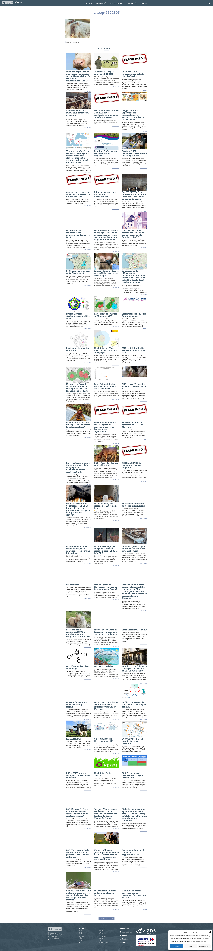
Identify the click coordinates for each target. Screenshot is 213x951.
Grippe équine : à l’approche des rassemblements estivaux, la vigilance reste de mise (133, 115)
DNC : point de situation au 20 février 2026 (78, 272)
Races (80, 930)
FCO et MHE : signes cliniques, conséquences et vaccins (78, 775)
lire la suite (87, 91)
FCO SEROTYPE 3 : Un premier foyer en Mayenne (133, 741)
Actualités (132, 3)
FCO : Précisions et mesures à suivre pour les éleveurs (133, 775)
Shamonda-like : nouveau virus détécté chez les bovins (133, 74)
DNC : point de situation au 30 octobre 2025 (105, 314)
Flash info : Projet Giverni (102, 774)
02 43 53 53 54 (54, 939)
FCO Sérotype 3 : (78, 812)
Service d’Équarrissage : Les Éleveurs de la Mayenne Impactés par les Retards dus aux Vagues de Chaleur (106, 814)
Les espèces (87, 3)
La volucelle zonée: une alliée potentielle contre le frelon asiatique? (78, 424)
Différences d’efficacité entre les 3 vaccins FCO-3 (134, 386)
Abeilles (102, 937)
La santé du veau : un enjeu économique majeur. (76, 704)
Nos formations (117, 3)
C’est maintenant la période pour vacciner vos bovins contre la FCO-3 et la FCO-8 (133, 233)
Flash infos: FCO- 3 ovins (134, 629)
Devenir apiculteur (104, 942)
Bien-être (81, 934)
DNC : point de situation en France (78, 349)
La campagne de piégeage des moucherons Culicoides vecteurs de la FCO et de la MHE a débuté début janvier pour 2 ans (133, 277)
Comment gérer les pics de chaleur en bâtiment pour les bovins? (133, 548)
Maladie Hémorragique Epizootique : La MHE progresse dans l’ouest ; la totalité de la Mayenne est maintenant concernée (134, 815)
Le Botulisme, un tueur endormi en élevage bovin (105, 893)
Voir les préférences (204, 946)
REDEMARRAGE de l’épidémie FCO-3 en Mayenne (132, 465)
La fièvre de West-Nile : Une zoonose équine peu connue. (134, 704)
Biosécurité (101, 3)
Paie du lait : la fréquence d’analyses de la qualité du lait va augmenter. (134, 668)
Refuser (190, 946)
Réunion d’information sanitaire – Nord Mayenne (105, 153)
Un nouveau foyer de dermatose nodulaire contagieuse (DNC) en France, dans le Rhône (77, 387)
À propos (123, 935)
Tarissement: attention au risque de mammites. (133, 504)
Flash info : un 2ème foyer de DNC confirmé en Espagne (105, 350)
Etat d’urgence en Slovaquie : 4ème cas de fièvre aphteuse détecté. (105, 587)
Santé (80, 932)
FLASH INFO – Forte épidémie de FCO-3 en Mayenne (132, 424)
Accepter (176, 946)
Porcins (102, 928)
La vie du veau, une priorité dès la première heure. (105, 505)
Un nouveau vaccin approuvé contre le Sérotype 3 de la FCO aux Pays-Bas (134, 894)
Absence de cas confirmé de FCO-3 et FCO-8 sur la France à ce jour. (78, 194)
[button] (210, 932)
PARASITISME (73, 738)
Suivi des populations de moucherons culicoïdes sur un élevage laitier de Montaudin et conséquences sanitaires (78, 76)
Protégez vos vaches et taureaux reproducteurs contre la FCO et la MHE (106, 632)
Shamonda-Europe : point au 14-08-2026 (103, 72)
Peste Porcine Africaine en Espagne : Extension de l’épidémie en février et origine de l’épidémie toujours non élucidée (106, 235)
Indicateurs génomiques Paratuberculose (134, 314)
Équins (81, 937)
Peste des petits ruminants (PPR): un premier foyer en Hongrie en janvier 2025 (78, 633)
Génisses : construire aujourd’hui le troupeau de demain (77, 112)
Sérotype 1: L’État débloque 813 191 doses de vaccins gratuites (134, 153)
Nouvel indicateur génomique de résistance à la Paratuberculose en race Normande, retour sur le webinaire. (106, 855)
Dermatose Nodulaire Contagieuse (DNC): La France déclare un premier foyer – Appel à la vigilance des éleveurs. (78, 509)
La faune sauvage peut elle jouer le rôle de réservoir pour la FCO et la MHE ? (105, 549)
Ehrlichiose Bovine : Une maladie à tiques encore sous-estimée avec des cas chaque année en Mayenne (78, 895)
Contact (145, 3)
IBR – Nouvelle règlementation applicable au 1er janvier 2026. (78, 233)
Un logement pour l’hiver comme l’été (103, 739)
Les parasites (72, 584)
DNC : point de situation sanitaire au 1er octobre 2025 (133, 350)
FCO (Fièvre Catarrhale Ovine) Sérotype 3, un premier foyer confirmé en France (77, 853)
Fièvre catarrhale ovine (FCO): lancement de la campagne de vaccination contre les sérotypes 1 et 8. (78, 467)
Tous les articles (106, 918)
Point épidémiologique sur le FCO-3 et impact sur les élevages (105, 386)
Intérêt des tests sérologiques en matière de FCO (78, 316)
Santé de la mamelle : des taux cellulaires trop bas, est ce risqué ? (106, 273)
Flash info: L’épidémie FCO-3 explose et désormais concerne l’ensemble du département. (105, 427)
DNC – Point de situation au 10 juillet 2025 (106, 464)
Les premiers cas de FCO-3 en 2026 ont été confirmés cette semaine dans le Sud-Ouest (106, 114)
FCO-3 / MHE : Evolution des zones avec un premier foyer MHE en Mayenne (106, 705)
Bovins (81, 928)
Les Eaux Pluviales (103, 666)
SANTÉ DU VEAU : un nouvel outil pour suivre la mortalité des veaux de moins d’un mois (134, 195)
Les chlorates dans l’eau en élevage (78, 667)
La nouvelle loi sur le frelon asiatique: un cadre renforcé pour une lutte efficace (78, 549)
